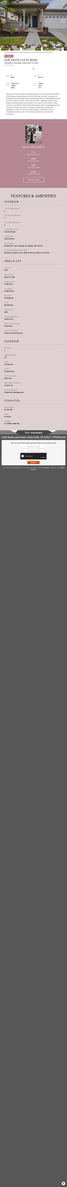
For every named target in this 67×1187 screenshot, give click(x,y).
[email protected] (47, 52)
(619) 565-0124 (33, 161)
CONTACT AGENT (33, 180)
